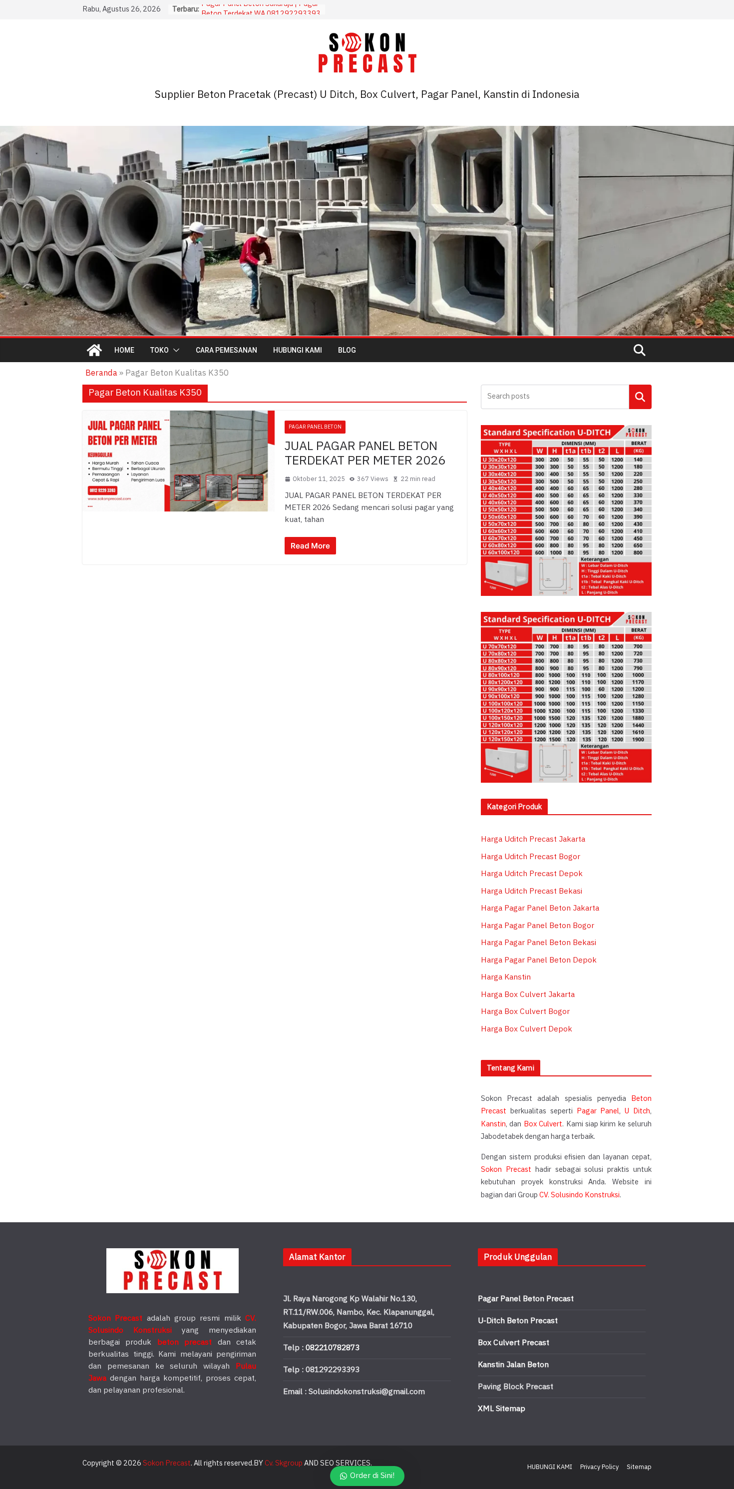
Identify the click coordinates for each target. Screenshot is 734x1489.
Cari (640, 397)
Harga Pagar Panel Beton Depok (539, 960)
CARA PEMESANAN (226, 350)
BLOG (347, 350)
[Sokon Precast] (94, 350)
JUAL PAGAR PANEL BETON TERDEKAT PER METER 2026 (365, 454)
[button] (174, 350)
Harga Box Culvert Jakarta (528, 994)
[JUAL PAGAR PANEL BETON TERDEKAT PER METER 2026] (178, 461)
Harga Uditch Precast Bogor (530, 857)
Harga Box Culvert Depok (526, 1029)
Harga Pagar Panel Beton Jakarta (540, 908)
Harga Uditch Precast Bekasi (531, 891)
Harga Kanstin (506, 977)
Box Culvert (543, 1124)
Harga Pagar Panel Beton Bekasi (538, 943)
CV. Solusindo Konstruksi (579, 1195)
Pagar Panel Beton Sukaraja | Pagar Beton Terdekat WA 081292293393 (261, 14)
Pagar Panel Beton (315, 427)
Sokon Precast (506, 1169)
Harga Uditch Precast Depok (532, 874)
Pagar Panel (598, 1111)
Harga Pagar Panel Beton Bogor (537, 926)
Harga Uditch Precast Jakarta (533, 839)
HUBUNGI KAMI (297, 350)
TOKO (159, 350)
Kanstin (493, 1124)
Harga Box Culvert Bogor (525, 1011)
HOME (124, 350)
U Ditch (637, 1111)
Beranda (101, 373)
